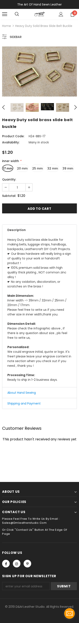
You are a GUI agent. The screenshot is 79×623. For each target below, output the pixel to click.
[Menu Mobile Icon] (4, 14)
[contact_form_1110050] (69, 613)
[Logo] (39, 14)
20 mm (22, 168)
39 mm (68, 168)
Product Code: (13, 136)
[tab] (39, 230)
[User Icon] (61, 14)
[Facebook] (6, 563)
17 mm (7, 168)
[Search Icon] (17, 14)
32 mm (52, 168)
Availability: (10, 142)
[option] (39, 71)
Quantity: (9, 179)
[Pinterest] (27, 563)
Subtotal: (9, 196)
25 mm (37, 168)
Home (6, 26)
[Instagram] (16, 563)
